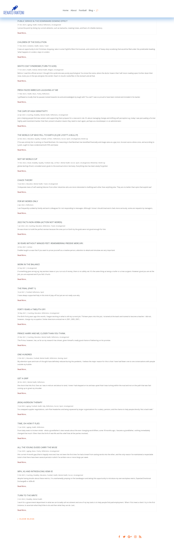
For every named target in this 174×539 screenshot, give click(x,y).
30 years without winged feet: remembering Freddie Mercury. (50, 243)
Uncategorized (56, 25)
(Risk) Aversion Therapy (30, 402)
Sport (68, 139)
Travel (46, 46)
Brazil (29, 163)
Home (65, 10)
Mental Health (42, 70)
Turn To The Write (27, 495)
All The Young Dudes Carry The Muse (37, 447)
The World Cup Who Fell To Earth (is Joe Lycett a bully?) (48, 135)
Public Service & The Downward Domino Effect (43, 21)
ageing (29, 25)
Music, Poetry (36, 94)
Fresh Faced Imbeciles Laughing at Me (38, 90)
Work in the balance (29, 264)
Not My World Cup (27, 159)
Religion (50, 70)
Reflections (47, 25)
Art (27, 226)
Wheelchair (94, 163)
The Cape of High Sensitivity (33, 111)
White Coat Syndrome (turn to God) (37, 66)
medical (40, 25)
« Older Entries (27, 519)
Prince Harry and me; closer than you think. (42, 333)
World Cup (84, 139)
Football (82, 10)
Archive (29, 247)
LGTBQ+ (49, 139)
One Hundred (25, 354)
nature (41, 46)
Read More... (22, 33)
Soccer (63, 139)
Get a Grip (23, 378)
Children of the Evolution (32, 42)
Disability (37, 115)
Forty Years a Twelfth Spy (31, 309)
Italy (52, 163)
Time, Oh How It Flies (29, 423)
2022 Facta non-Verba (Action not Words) (40, 222)
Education (30, 139)
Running (60, 358)
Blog (91, 10)
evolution (30, 46)
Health (35, 25)
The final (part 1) (27, 288)
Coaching (30, 115)
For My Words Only (28, 201)
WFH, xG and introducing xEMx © (35, 471)
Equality (37, 139)
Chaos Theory (25, 180)
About (74, 10)
